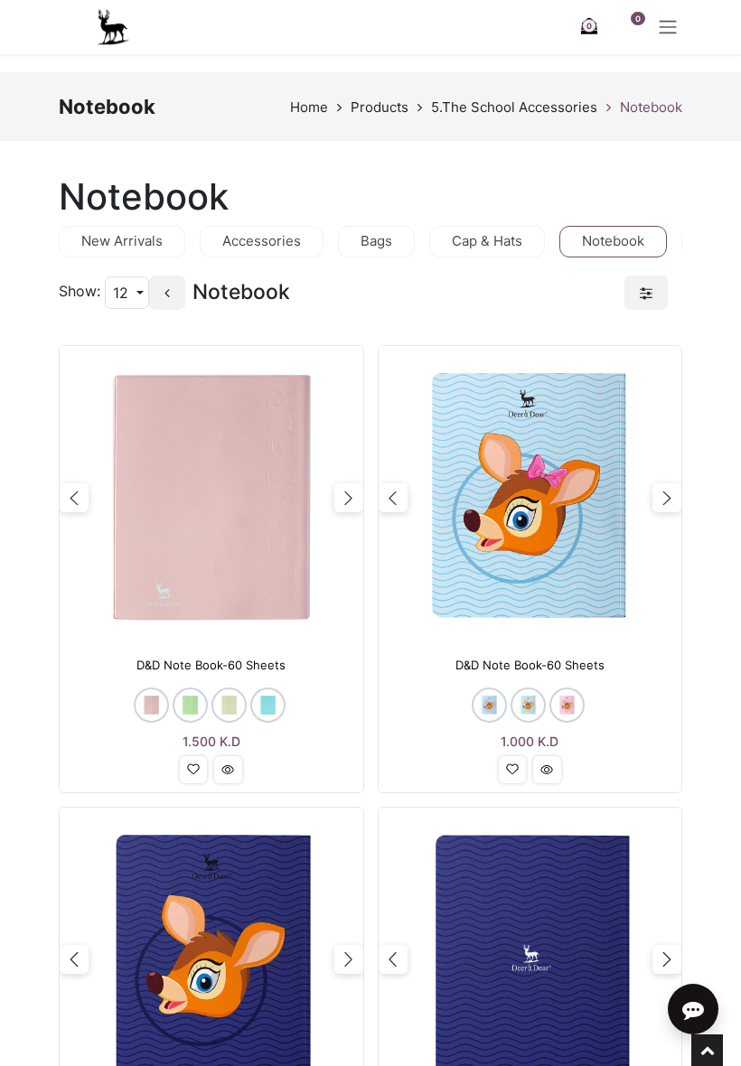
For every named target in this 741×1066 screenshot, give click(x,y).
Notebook (651, 107)
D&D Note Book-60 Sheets (211, 665)
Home (309, 107)
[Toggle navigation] (667, 27)
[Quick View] (228, 769)
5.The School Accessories (514, 107)
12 (123, 293)
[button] (193, 769)
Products (379, 107)
